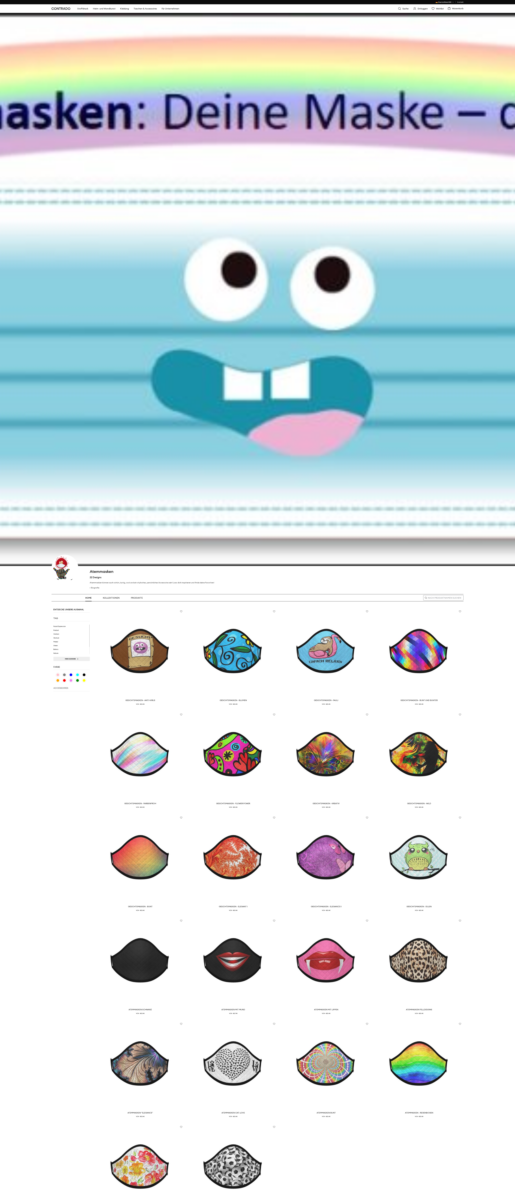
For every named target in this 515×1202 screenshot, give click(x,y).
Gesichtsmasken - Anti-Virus (140, 700)
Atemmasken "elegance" (140, 1113)
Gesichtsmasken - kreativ (326, 803)
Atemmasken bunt (326, 1113)
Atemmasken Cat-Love (233, 1113)
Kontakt (460, 2)
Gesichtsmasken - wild (419, 803)
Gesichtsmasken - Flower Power (233, 803)
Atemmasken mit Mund (233, 1009)
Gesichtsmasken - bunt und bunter (419, 700)
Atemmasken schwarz (140, 1009)
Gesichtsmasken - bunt (140, 906)
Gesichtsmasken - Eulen (419, 906)
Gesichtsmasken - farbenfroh (140, 803)
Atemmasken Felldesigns (419, 1009)
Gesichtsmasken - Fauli (326, 700)
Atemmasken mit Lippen (326, 1009)
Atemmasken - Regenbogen (419, 1113)
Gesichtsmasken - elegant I (233, 906)
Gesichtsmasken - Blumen (233, 700)
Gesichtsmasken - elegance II (326, 906)
